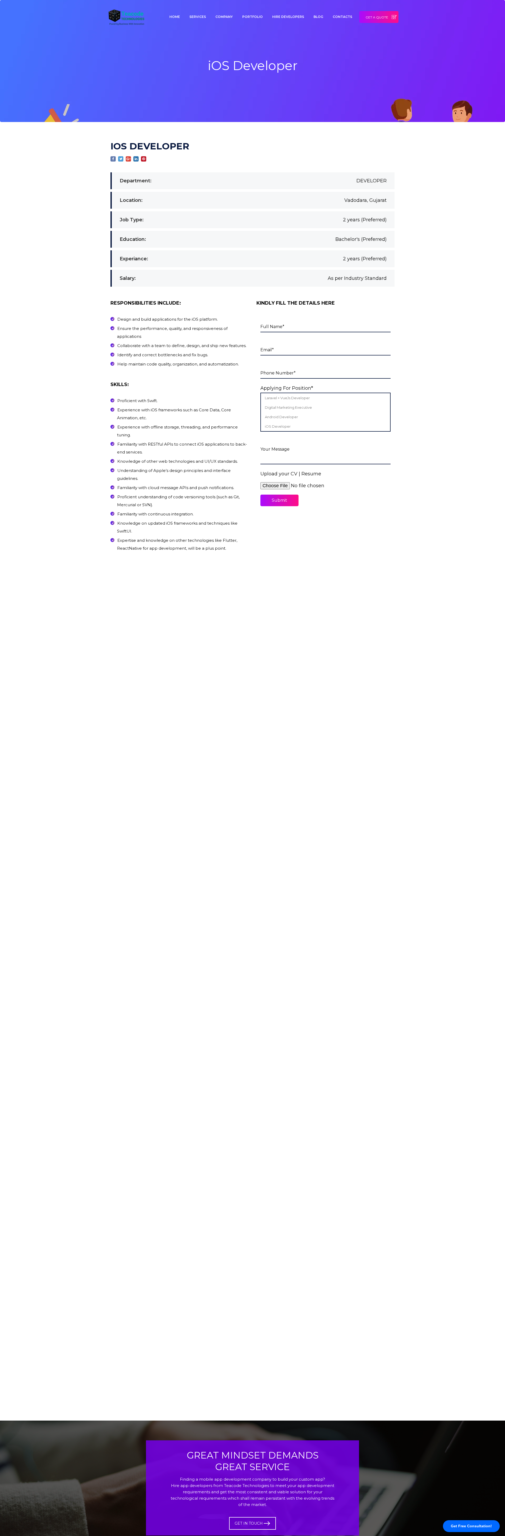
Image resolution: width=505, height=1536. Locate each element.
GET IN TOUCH (249, 1523)
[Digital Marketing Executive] (325, 407)
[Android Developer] (325, 417)
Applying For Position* (286, 388)
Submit (279, 500)
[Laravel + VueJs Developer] (325, 398)
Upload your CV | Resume (290, 474)
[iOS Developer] (325, 426)
